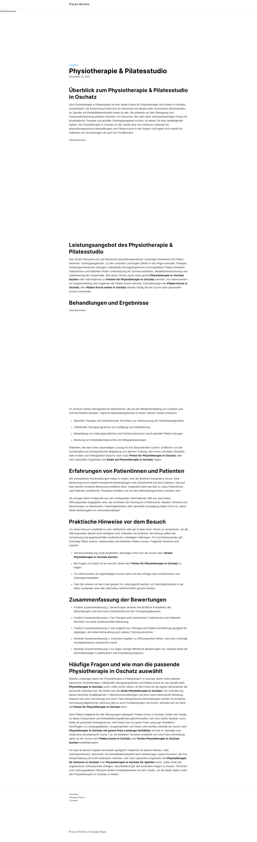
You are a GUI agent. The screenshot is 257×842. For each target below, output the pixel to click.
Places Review (79, 4)
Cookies (74, 794)
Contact (74, 800)
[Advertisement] (128, 35)
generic (73, 65)
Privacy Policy (77, 797)
